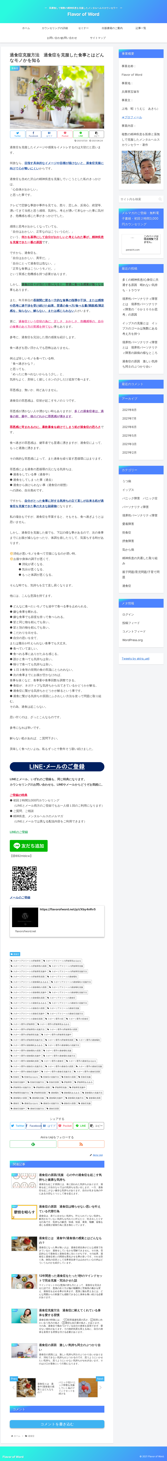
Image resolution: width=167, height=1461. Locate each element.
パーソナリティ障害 (135, 507)
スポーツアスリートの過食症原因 (28, 1019)
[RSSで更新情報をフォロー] (81, 1144)
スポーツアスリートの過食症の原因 (29, 1008)
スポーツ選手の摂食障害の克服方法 (29, 1029)
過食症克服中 (19, 1108)
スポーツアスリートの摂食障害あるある (63, 961)
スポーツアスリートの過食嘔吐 (63, 976)
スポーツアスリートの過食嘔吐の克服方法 (72, 982)
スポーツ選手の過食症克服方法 (57, 1071)
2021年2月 (129, 452)
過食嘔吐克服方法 (76, 1098)
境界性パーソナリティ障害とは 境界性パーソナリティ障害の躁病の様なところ (140, 347)
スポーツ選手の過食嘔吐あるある (28, 1045)
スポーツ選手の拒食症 (78, 1019)
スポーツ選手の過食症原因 (88, 1071)
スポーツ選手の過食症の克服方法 (28, 1066)
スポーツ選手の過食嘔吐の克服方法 (63, 1045)
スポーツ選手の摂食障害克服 (26, 1034)
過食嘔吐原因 (94, 1098)
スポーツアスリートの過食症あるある (29, 1003)
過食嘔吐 (55, 1093)
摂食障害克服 (61, 1087)
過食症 (16, 954)
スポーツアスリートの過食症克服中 (29, 1013)
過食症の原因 (70, 1103)
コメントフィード (134, 631)
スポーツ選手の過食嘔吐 (89, 1040)
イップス (128, 490)
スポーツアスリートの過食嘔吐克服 (67, 987)
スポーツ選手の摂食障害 (24, 1024)
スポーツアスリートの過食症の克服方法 (69, 1003)
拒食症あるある (31, 1077)
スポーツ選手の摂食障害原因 (60, 1040)
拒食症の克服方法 (51, 1077)
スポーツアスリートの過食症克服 (64, 1008)
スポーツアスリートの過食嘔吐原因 (29, 998)
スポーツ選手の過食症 (53, 1061)
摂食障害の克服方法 (22, 1087)
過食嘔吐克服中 (56, 1098)
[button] (160, 199)
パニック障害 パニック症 (140, 498)
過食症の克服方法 (51, 1103)
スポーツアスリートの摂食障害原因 (29, 976)
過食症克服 (86, 1103)
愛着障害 (128, 524)
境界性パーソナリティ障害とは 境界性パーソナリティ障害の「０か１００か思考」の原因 (140, 306)
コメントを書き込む (57, 1424)
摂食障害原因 (40, 1093)
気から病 (128, 549)
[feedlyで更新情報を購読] (33, 1144)
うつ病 (126, 481)
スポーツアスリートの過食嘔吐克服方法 (69, 992)
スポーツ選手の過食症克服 (90, 1066)
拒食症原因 (54, 1082)
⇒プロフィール (132, 117)
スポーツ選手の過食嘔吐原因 (26, 1061)
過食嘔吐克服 (38, 1098)
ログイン (128, 614)
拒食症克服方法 (37, 1082)
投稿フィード (131, 623)
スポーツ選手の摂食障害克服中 (57, 1034)
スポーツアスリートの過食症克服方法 (66, 1013)
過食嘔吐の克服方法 (93, 1093)
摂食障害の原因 (43, 1087)
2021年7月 (129, 418)
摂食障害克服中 (78, 1087)
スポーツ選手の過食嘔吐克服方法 (60, 1056)
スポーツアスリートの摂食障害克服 (67, 966)
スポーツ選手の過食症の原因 (60, 1066)
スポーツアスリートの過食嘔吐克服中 (29, 992)
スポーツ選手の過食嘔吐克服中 (27, 1056)
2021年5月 (129, 435)
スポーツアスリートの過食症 (62, 998)
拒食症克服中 (19, 1082)
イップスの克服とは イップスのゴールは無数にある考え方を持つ (140, 328)
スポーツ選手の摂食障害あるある (54, 1024)
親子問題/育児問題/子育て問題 (140, 574)
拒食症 (16, 1077)
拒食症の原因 (70, 1077)
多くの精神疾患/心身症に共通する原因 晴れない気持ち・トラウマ (140, 285)
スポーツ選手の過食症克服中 (26, 1071)
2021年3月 (129, 444)
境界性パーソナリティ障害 (140, 515)
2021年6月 (129, 427)
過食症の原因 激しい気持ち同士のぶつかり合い (140, 364)
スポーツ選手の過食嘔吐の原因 (27, 1050)
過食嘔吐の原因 (20, 1098)
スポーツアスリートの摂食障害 (27, 961)
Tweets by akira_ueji (135, 658)
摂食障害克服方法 (21, 1093)
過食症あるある (31, 1103)
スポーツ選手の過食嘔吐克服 (58, 1050)
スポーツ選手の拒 (55, 1019)
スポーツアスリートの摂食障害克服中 (29, 971)
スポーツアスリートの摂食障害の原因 (29, 966)
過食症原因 (54, 1108)
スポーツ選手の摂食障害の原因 (63, 1029)
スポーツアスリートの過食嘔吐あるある (30, 982)
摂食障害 (68, 1082)
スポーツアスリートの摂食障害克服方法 (69, 971)
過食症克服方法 (37, 1108)
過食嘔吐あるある (72, 1093)
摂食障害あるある (85, 1082)
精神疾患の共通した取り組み (140, 560)
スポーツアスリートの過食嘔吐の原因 (29, 987)
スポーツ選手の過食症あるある (82, 1061)
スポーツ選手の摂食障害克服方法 (28, 1040)
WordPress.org (132, 640)
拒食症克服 (86, 1077)
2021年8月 (129, 410)
